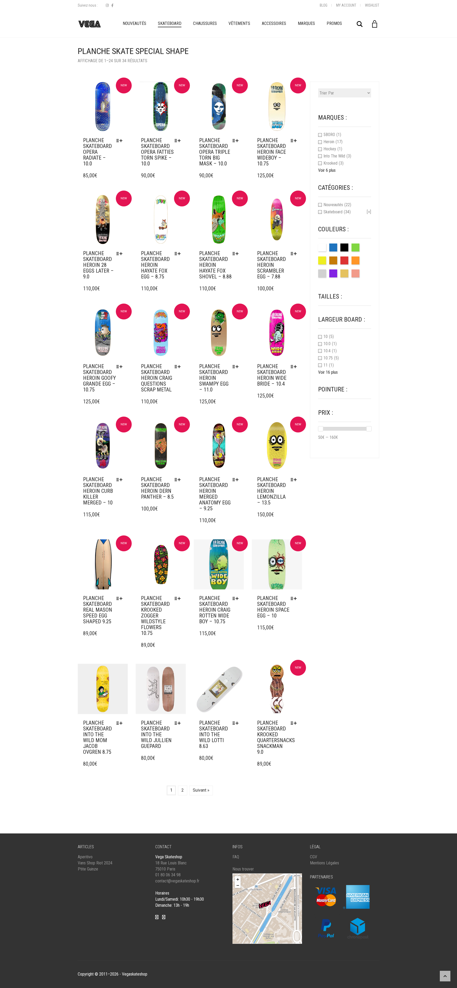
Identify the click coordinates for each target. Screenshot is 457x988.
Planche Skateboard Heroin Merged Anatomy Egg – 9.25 (215, 494)
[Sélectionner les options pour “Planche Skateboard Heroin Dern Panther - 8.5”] (179, 479)
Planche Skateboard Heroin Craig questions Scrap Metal (156, 378)
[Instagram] (107, 5)
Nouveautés (134, 23)
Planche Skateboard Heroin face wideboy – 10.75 (271, 152)
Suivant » (201, 790)
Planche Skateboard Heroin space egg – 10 (273, 607)
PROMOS (334, 23)
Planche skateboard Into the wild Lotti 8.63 (213, 734)
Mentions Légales (324, 862)
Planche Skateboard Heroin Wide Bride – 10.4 (271, 375)
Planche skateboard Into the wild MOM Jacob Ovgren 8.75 (97, 737)
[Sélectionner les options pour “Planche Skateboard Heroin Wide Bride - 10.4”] (295, 366)
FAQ (235, 856)
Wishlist (372, 5)
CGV (313, 856)
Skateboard (169, 23)
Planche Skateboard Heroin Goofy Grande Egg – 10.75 (99, 378)
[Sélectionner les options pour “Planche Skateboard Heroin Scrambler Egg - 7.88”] (295, 253)
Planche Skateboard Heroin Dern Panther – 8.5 (157, 488)
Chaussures (205, 23)
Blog (323, 5)
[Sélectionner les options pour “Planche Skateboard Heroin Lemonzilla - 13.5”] (295, 479)
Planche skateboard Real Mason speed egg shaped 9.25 (97, 610)
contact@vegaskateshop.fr (177, 880)
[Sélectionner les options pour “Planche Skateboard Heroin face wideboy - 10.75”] (295, 140)
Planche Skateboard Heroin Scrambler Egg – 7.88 (271, 265)
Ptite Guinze (88, 869)
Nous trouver (243, 869)
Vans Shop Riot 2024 (95, 862)
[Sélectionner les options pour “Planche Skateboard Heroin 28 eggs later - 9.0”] (120, 253)
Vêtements (239, 23)
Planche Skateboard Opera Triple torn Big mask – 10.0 (214, 152)
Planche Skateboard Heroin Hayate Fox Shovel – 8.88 (215, 265)
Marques (306, 23)
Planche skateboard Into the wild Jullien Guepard (156, 734)
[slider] (320, 428)
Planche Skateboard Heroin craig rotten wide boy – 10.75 (214, 610)
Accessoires (274, 23)
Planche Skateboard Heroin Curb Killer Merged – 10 (98, 491)
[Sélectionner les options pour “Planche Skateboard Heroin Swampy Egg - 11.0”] (236, 366)
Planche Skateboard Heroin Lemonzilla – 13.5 (271, 491)
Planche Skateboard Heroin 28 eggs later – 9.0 (98, 265)
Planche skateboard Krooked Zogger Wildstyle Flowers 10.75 (155, 615)
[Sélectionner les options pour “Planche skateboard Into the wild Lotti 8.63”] (236, 723)
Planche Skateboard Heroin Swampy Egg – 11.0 (214, 378)
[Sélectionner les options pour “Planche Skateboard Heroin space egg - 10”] (295, 598)
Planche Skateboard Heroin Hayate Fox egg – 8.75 (155, 265)
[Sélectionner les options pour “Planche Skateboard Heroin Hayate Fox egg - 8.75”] (179, 253)
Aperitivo (85, 856)
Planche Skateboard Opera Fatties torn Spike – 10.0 (157, 152)
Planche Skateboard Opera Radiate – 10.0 (97, 152)
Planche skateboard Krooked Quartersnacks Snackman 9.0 (276, 737)
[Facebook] (112, 5)
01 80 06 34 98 (168, 874)
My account (346, 5)
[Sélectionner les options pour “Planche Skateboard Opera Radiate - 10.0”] (120, 140)
